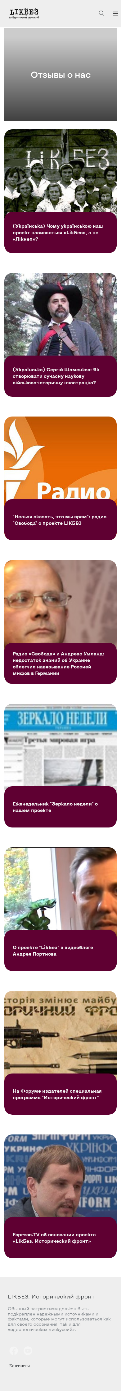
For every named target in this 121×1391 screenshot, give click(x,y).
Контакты (19, 1365)
